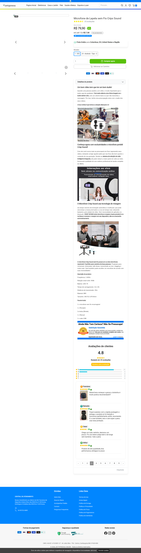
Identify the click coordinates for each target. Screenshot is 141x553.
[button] (130, 5)
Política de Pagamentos (86, 512)
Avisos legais (83, 500)
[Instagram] (110, 533)
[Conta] (126, 5)
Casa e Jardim (53, 5)
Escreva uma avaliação (100, 364)
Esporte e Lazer (83, 5)
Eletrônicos (42, 5)
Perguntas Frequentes (61, 509)
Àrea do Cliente (59, 500)
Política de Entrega (85, 503)
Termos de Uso (83, 497)
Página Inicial (31, 5)
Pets (61, 5)
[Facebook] (106, 533)
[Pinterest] (114, 533)
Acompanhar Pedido (60, 503)
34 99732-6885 (23, 510)
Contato (56, 506)
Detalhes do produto (85, 82)
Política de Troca (84, 509)
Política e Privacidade (86, 506)
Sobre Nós (57, 497)
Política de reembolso (86, 516)
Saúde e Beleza (70, 5)
